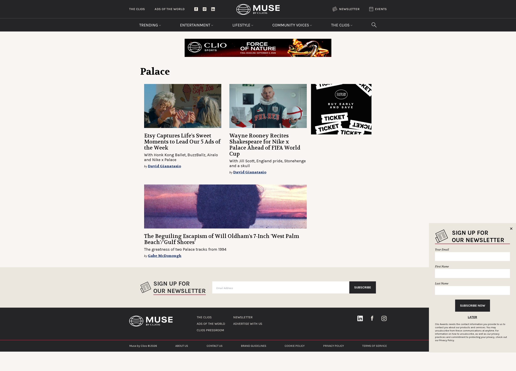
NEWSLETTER (243, 317)
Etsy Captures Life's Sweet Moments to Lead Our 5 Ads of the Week (182, 141)
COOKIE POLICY (295, 346)
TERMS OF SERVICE (374, 346)
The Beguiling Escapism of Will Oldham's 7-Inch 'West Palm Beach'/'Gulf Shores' (221, 239)
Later (472, 317)
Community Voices (291, 25)
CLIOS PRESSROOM (210, 330)
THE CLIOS (204, 317)
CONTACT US (215, 346)
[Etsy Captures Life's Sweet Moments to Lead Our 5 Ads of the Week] (182, 106)
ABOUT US (181, 346)
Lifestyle (241, 25)
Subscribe (362, 287)
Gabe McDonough (164, 256)
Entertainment (195, 25)
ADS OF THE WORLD (211, 323)
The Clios (137, 9)
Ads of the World (170, 9)
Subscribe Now (472, 305)
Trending (149, 25)
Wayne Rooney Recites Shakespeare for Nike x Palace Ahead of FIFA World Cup (264, 144)
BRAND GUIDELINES (253, 346)
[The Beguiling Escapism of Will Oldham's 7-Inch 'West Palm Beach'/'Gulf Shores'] (225, 206)
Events (381, 9)
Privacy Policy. (447, 340)
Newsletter (349, 9)
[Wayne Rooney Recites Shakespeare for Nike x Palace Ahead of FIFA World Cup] (268, 106)
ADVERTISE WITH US (247, 323)
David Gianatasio (164, 166)
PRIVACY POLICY (333, 346)
